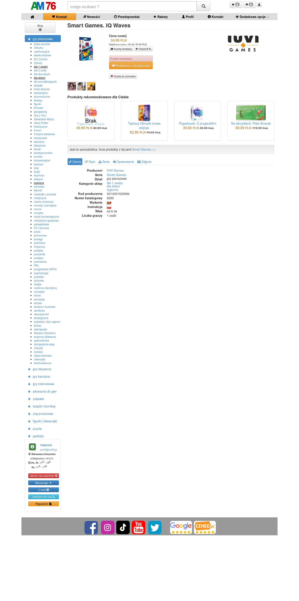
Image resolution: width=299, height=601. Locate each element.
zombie (38, 352)
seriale (38, 303)
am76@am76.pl (48, 449)
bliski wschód (42, 44)
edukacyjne (41, 93)
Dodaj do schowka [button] (124, 76)
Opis (91, 161)
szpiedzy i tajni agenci (47, 321)
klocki (37, 149)
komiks (38, 156)
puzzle (37, 428)
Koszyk (61, 16)
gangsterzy (40, 111)
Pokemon (39, 247)
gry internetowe (43, 384)
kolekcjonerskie (43, 153)
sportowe (39, 310)
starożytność (41, 314)
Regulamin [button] (42, 504)
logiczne (39, 183)
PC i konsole (41, 228)
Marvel (38, 190)
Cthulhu (38, 47)
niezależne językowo (46, 220)
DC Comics (40, 59)
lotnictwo (39, 186)
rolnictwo (39, 291)
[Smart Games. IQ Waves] (71, 86)
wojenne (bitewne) (45, 336)
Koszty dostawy (122, 49)
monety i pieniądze (45, 205)
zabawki (38, 399)
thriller (37, 325)
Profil (189, 16)
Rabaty (162, 16)
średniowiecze (42, 363)
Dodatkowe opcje (253, 16)
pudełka (39, 276)
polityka (38, 250)
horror (37, 130)
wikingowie (40, 329)
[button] (235, 4)
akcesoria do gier (45, 391)
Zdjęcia (146, 161)
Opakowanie (125, 161)
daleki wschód (42, 55)
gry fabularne (42, 369)
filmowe (38, 107)
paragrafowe (41, 224)
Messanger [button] (42, 483)
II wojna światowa (44, 134)
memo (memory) (43, 201)
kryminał (39, 175)
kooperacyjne (42, 160)
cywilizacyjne (42, 51)
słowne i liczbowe (44, 306)
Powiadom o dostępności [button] (132, 65)
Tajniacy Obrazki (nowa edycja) (144, 125)
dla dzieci (39, 77)
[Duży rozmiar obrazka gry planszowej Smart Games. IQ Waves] (88, 48)
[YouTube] (139, 527)
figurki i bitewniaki (45, 421)
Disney (38, 63)
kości (37, 171)
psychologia (41, 273)
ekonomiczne (42, 96)
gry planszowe (43, 39)
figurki (37, 104)
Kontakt (217, 16)
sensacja (39, 299)
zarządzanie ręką (44, 344)
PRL (36, 265)
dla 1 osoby (41, 66)
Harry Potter (41, 123)
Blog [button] (40, 25)
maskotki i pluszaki (45, 194)
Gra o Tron (40, 115)
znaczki (38, 348)
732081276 (46, 445)
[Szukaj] (203, 6)
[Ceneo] (205, 527)
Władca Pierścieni (45, 333)
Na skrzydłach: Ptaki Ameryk (251, 123)
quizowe (39, 280)
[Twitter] (155, 527)
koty (36, 168)
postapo (39, 258)
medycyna (40, 198)
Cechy (76, 161)
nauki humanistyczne (46, 216)
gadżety (38, 436)
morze (37, 209)
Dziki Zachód (41, 89)
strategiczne (41, 318)
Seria (106, 161)
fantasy (38, 100)
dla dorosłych (42, 74)
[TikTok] (123, 527)
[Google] (181, 527)
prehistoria (40, 261)
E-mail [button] (42, 490)
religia (37, 284)
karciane (39, 141)
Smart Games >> (144, 149)
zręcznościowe (43, 355)
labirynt (38, 179)
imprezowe (40, 138)
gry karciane (41, 376)
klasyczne (40, 145)
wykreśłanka (41, 340)
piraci (37, 231)
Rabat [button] (144, 49)
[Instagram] (108, 527)
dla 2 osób (40, 70)
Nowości (93, 16)
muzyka (38, 213)
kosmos (38, 164)
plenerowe (40, 235)
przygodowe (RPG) (45, 269)
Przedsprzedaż (128, 16)
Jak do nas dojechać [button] (42, 476)
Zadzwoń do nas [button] (42, 497)
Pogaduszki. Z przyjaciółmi (197, 123)
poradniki (39, 254)
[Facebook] (91, 527)
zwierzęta (39, 359)
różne (37, 295)
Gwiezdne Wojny (44, 119)
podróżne (39, 243)
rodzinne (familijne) (45, 288)
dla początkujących (45, 81)
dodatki (38, 85)
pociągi (38, 239)
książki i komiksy (44, 406)
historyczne (40, 126)
